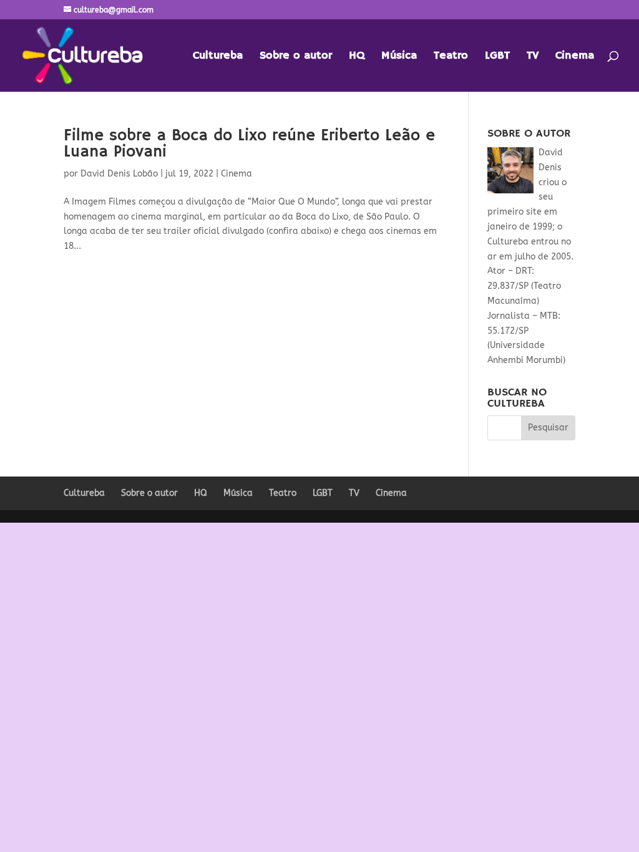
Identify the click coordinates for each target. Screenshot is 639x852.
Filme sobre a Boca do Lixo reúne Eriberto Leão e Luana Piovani (249, 144)
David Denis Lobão (119, 173)
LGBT (497, 56)
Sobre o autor (296, 56)
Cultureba (218, 56)
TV (533, 56)
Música (399, 56)
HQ (356, 56)
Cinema (574, 56)
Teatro (451, 56)
